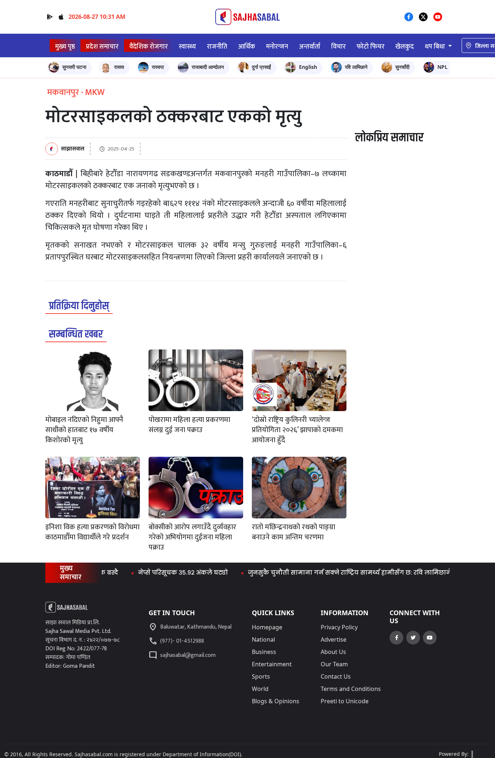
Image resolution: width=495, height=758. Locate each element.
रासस (119, 66)
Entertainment (272, 664)
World (260, 689)
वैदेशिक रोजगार (148, 46)
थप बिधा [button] (435, 46)
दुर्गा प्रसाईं (261, 66)
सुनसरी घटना (74, 66)
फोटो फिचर (370, 46)
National (263, 639)
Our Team (334, 664)
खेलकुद (404, 46)
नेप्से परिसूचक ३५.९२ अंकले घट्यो (167, 572)
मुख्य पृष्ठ (65, 46)
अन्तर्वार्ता (309, 46)
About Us (333, 652)
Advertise (333, 639)
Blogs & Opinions (275, 701)
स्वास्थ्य (187, 46)
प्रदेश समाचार (102, 46)
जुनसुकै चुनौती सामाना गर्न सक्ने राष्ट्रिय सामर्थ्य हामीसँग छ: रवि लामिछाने (334, 572)
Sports (261, 676)
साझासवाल (72, 149)
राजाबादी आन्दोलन (208, 66)
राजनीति (217, 46)
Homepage (267, 627)
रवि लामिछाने (356, 66)
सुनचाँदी (402, 66)
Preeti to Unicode (345, 701)
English (308, 66)
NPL (442, 66)
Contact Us (336, 676)
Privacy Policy (339, 627)
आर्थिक (246, 46)
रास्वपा (158, 66)
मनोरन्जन (277, 46)
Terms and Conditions (351, 689)
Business (264, 652)
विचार (338, 46)
